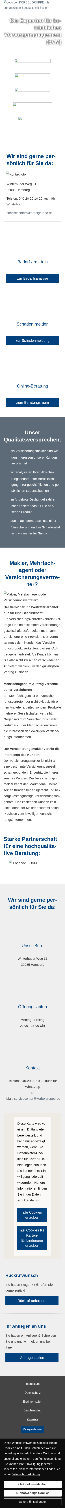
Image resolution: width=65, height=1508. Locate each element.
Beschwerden (32, 1410)
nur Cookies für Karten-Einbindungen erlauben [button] (32, 1238)
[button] (32, 139)
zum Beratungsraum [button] (32, 402)
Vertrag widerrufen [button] (32, 1429)
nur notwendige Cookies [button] (32, 1493)
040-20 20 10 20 (32, 1081)
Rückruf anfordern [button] (32, 1301)
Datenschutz (33, 1392)
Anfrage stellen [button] (32, 1358)
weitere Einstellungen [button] (33, 1501)
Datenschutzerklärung (26, 1474)
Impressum (32, 1383)
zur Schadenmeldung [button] (32, 340)
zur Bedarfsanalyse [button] (32, 278)
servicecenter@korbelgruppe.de (29, 213)
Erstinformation (32, 1401)
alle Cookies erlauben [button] (32, 1214)
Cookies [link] (32, 1419)
